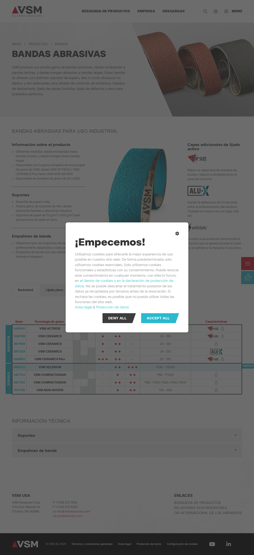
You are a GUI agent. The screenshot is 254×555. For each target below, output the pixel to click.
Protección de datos (112, 307)
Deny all (117, 318)
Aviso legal (83, 307)
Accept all (158, 318)
